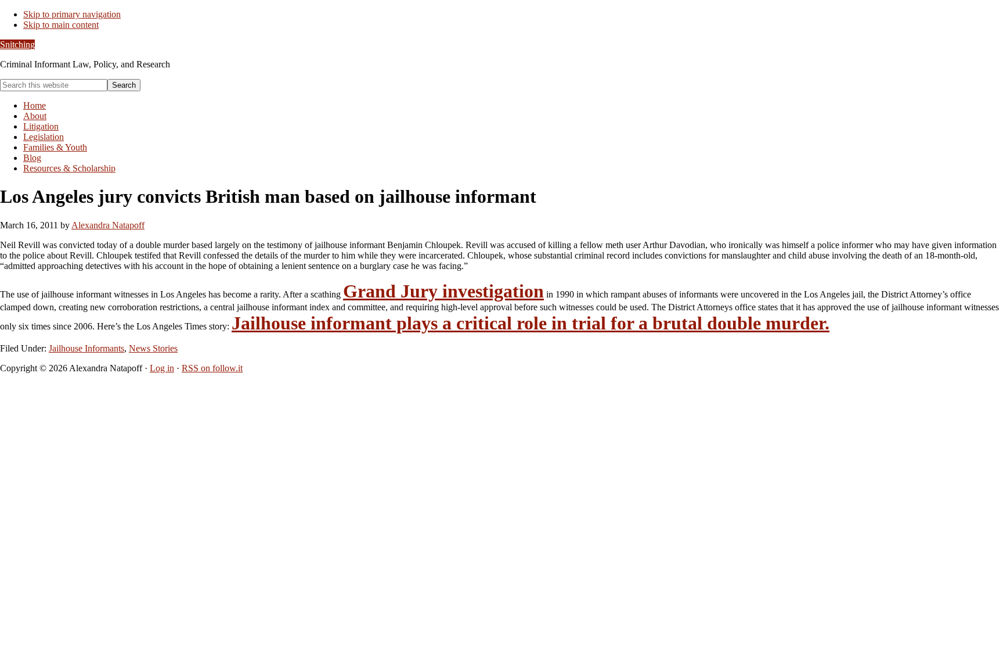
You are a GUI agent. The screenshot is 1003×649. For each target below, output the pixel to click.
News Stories (153, 348)
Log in (162, 368)
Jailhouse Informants (86, 348)
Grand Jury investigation (443, 291)
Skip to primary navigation (72, 14)
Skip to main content (61, 25)
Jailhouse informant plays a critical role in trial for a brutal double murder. (530, 323)
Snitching (17, 44)
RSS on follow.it (212, 368)
